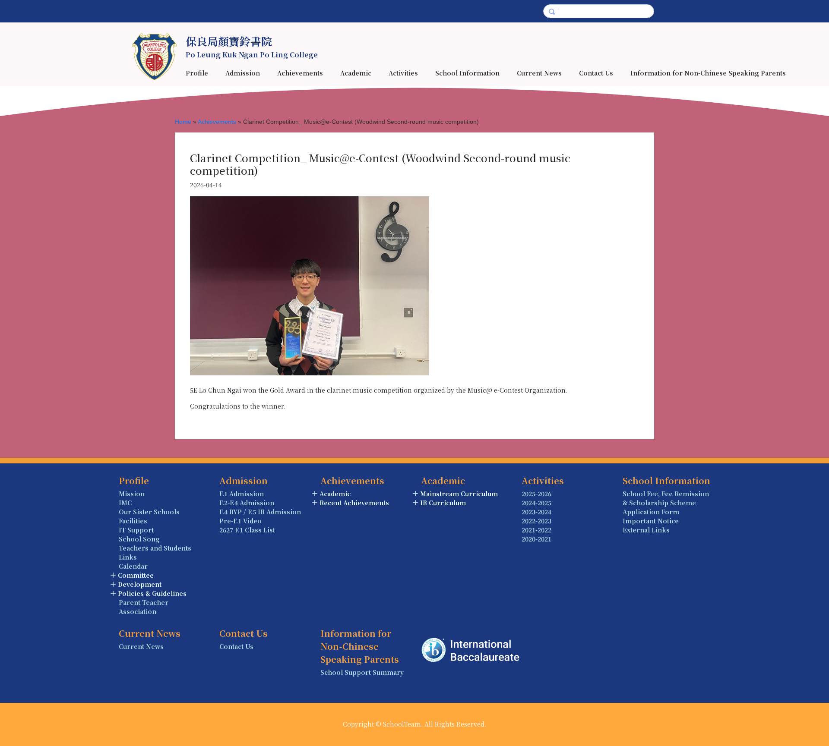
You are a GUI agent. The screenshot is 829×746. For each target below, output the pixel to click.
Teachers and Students (155, 548)
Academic (335, 493)
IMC (125, 502)
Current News (539, 73)
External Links (646, 530)
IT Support (136, 530)
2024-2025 (536, 502)
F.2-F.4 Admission (246, 502)
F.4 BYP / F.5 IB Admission (260, 511)
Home (183, 121)
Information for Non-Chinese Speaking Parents (708, 73)
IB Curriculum (443, 502)
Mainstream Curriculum (459, 493)
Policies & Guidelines (152, 593)
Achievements (217, 121)
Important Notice (651, 520)
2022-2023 (536, 520)
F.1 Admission (241, 493)
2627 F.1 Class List (247, 530)
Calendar (133, 566)
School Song (139, 539)
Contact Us (596, 73)
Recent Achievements (354, 502)
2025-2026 (536, 493)
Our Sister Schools (149, 511)
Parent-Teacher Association (143, 607)
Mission (132, 493)
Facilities (133, 520)
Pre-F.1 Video (240, 520)
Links (128, 557)
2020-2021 (536, 539)
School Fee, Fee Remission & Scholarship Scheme (666, 498)
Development (139, 584)
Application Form (651, 511)
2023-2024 (536, 511)
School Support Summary (362, 672)
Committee (136, 575)
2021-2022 (536, 530)
